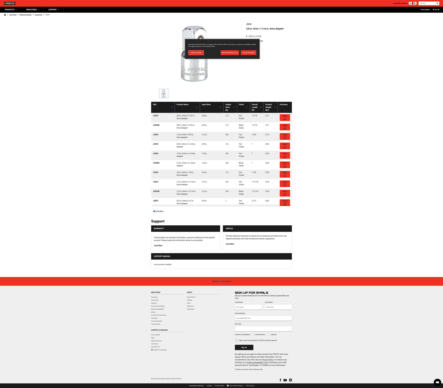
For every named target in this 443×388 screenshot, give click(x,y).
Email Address (240, 313)
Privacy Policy (267, 360)
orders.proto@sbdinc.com (257, 362)
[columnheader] (163, 107)
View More (159, 211)
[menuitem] (10, 10)
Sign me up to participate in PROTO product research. (258, 340)
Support (52, 10)
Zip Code (238, 324)
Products (9, 10)
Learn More (158, 245)
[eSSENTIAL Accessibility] (413, 3)
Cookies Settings (196, 52)
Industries (31, 10)
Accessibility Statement (400, 3)
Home (5, 15)
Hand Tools (12, 15)
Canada (273, 334)
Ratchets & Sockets (25, 15)
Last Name (269, 302)
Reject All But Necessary (230, 52)
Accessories (38, 15)
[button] (280, 380)
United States (260, 334)
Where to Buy (285, 117)
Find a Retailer (425, 9)
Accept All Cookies (248, 52)
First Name (239, 302)
